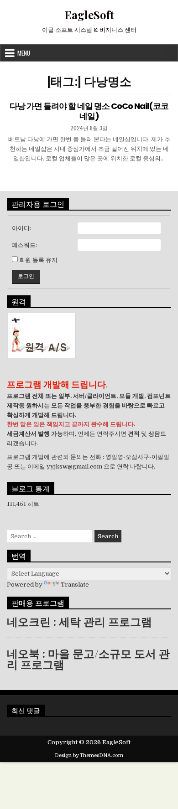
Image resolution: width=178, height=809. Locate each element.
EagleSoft (89, 14)
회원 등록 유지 (38, 260)
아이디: (21, 228)
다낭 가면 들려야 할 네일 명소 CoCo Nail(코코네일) (89, 111)
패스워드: (24, 245)
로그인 (26, 276)
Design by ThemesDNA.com (89, 755)
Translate (75, 584)
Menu (23, 52)
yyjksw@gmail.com (74, 466)
